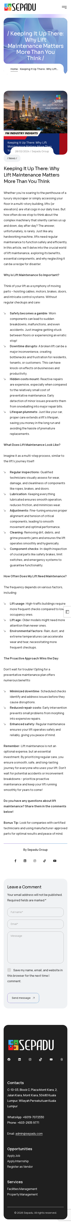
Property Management (22, 1194)
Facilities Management (22, 1189)
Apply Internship (18, 1161)
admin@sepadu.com (29, 1134)
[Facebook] (15, 860)
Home (14, 69)
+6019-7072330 (33, 1117)
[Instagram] (34, 860)
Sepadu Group (40, 151)
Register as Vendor (20, 1167)
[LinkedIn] (25, 860)
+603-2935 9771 (28, 1123)
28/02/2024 (22, 151)
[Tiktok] (44, 860)
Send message (21, 998)
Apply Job (13, 1156)
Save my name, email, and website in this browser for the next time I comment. (35, 975)
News (12, 158)
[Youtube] (54, 860)
